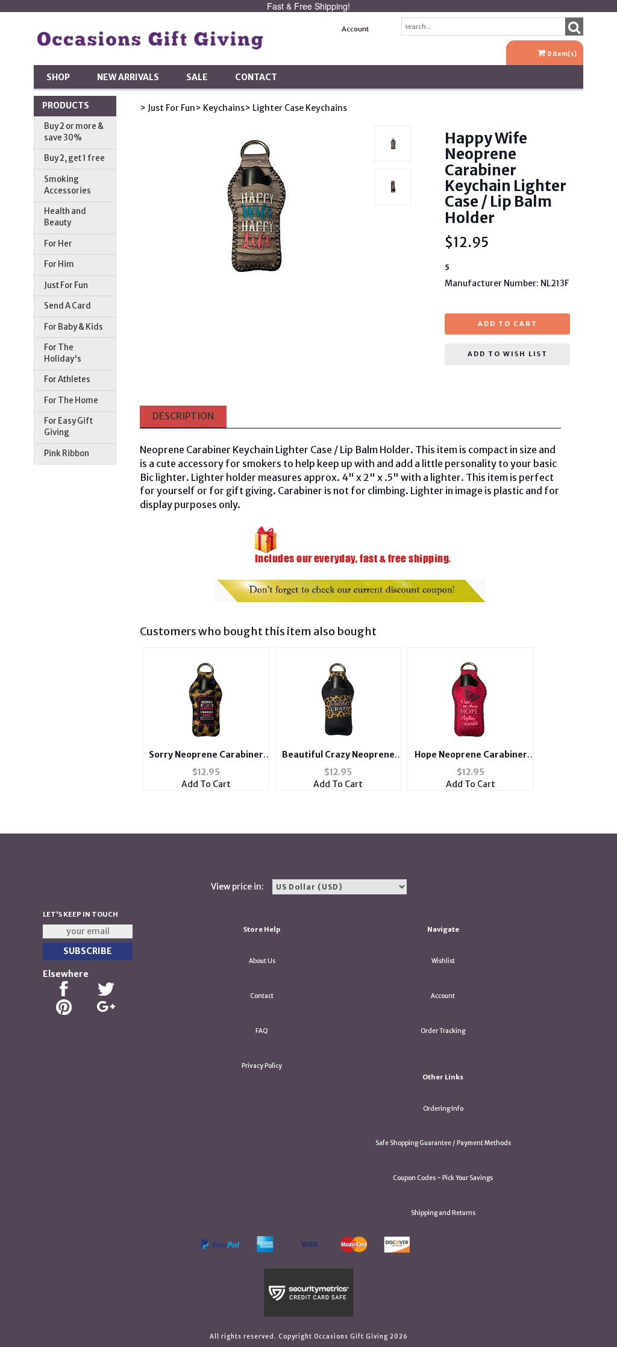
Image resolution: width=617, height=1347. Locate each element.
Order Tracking (443, 1031)
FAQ (261, 1031)
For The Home (71, 400)
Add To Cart (206, 784)
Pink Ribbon (66, 453)
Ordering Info (443, 1109)
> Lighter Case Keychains (296, 107)
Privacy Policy (262, 1066)
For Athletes (67, 379)
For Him (59, 264)
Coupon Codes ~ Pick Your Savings (443, 1178)
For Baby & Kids (73, 327)
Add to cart (507, 323)
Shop (58, 77)
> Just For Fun (167, 107)
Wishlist (443, 961)
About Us (262, 961)
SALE (197, 77)
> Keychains (220, 107)
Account (355, 29)
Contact (256, 77)
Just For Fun (66, 285)
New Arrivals (128, 77)
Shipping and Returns (443, 1213)
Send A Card (67, 306)
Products (65, 105)
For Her (58, 244)
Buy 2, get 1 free (74, 158)
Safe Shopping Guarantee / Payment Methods (443, 1143)
